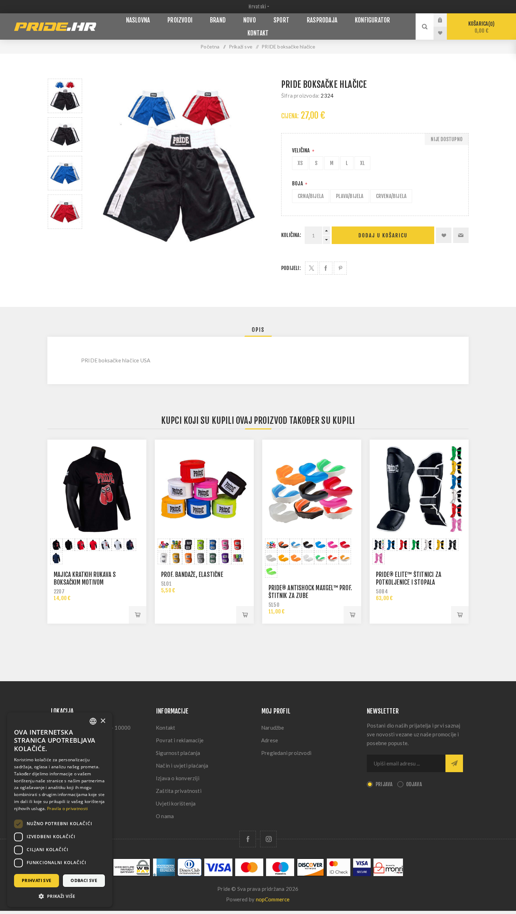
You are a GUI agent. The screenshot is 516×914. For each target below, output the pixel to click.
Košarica (480, 27)
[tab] (258, 330)
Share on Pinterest (340, 268)
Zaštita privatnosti (178, 791)
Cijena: (290, 116)
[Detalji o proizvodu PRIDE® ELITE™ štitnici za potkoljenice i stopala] (419, 489)
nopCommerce (273, 899)
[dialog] (59, 809)
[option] (64, 96)
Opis (258, 329)
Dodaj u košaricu (383, 235)
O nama (165, 816)
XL (362, 163)
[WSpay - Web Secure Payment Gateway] (131, 874)
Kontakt (165, 727)
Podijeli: (291, 268)
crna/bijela (311, 196)
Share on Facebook (325, 268)
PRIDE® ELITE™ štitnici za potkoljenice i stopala (408, 578)
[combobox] (93, 721)
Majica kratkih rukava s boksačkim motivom (85, 578)
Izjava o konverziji (177, 778)
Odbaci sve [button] (84, 880)
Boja (298, 183)
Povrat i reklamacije (180, 740)
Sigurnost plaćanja (178, 753)
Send (454, 763)
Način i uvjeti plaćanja (182, 765)
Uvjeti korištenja (176, 803)
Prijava (445, 20)
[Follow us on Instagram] (268, 839)
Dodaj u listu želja (443, 235)
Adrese (269, 740)
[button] (59, 896)
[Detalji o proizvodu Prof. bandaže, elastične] (204, 489)
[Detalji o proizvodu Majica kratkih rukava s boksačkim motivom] (96, 489)
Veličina (301, 150)
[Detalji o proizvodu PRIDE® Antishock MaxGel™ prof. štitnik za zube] (311, 489)
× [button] (102, 721)
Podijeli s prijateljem (461, 235)
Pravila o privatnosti (67, 808)
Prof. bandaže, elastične (192, 574)
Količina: (291, 235)
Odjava (414, 784)
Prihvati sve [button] (37, 880)
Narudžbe (272, 727)
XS (300, 163)
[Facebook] (247, 839)
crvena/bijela (391, 196)
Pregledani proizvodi (286, 753)
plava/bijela (349, 196)
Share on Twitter (311, 268)
